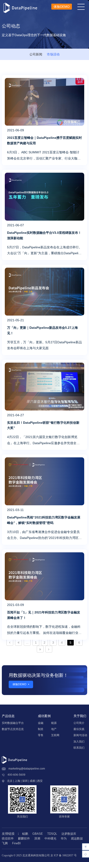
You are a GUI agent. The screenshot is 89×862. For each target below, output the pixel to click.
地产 (54, 729)
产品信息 (8, 716)
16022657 (67, 855)
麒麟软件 (24, 838)
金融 (40, 723)
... (27, 642)
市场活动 (53, 54)
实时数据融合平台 (13, 723)
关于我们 (79, 716)
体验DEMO (62, 6)
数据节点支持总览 (13, 729)
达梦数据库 (68, 833)
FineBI (16, 843)
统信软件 (8, 838)
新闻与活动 (80, 735)
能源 (54, 723)
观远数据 (77, 838)
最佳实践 (78, 729)
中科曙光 (50, 838)
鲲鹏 (25, 833)
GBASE (37, 833)
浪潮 (37, 838)
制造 (40, 729)
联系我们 (78, 747)
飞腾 (5, 843)
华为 (64, 838)
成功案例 (44, 716)
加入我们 (78, 741)
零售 (40, 735)
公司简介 (78, 723)
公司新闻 (35, 54)
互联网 (55, 735)
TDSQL (52, 833)
